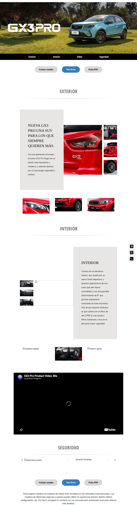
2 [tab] (70, 471)
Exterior (32, 56)
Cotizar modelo (46, 69)
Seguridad (104, 56)
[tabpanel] (68, 460)
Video (79, 56)
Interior (56, 56)
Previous (18, 351)
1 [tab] (66, 471)
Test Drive (71, 69)
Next (119, 351)
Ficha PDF (93, 69)
